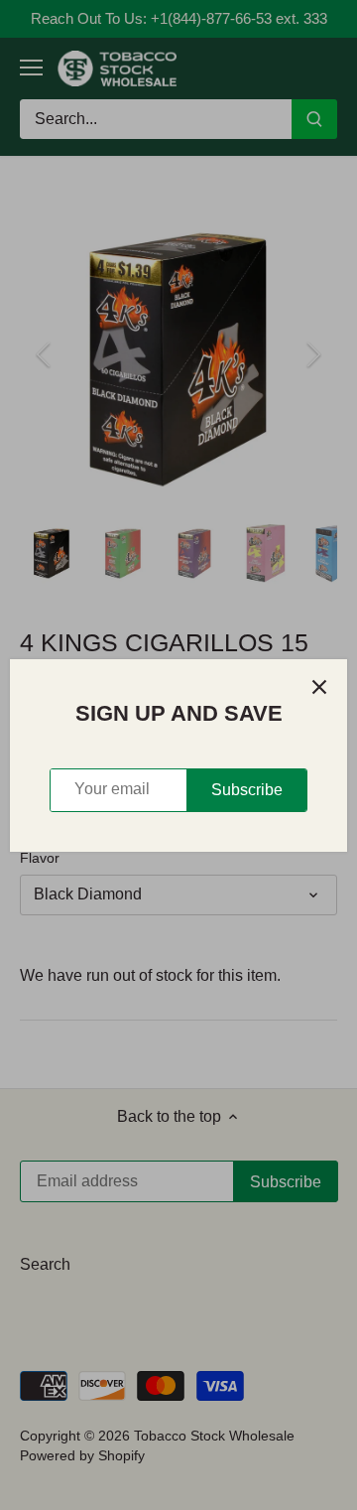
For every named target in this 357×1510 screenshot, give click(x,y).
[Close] (319, 687)
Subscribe (247, 789)
